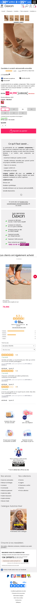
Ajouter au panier (19, 131)
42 (22, 113)
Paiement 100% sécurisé (15, 239)
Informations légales (18, 595)
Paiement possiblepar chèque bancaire (14, 235)
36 (5, 109)
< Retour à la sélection (27, 71)
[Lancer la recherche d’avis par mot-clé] (34, 350)
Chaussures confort (24, 485)
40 (5, 113)
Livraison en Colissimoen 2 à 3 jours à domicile (15, 225)
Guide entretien (6, 498)
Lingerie (21, 482)
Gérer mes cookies (18, 598)
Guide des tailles (6, 493)
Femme (21, 480)
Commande (5, 488)
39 (31, 109)
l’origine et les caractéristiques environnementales (17, 202)
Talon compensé (24, 11)
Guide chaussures (6, 495)
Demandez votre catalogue (19, 531)
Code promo (18, 600)
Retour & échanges (7, 482)
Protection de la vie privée (18, 593)
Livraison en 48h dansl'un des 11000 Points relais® (17, 221)
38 (22, 109)
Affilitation (18, 602)
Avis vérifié (5, 357)
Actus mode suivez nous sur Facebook (15, 569)
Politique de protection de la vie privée (10, 565)
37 (14, 109)
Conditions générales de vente (18, 591)
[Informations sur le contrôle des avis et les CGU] (27, 324)
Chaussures (9, 11)
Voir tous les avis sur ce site (19, 327)
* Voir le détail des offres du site (18, 470)
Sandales (16, 11)
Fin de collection (23, 490)
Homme (21, 488)
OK (26, 561)
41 (14, 113)
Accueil (3, 11)
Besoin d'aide (5, 501)
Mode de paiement (7, 490)
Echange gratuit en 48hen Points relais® (15, 230)
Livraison (4, 485)
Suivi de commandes (7, 480)
